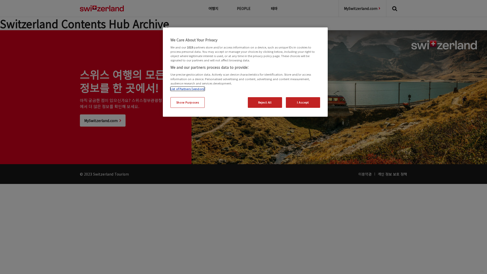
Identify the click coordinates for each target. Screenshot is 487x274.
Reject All (265, 102)
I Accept (303, 102)
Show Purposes (187, 102)
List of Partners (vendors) (187, 89)
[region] (245, 72)
